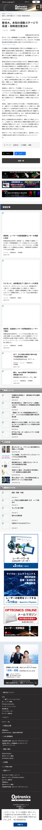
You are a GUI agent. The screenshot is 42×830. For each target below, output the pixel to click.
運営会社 (21, 808)
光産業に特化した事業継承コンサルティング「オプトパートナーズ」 (14, 744)
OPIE (3, 697)
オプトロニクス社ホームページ (11, 775)
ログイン (27, 2)
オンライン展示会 (7, 713)
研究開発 (12, 30)
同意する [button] (20, 824)
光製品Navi (5, 730)
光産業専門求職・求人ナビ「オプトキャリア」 (15, 741)
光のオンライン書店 (7, 756)
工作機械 (23, 145)
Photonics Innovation (8, 704)
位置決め (16, 145)
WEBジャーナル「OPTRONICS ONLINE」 (13, 777)
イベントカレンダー (7, 711)
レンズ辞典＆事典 (7, 767)
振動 (30, 145)
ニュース (9, 13)
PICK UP (15, 363)
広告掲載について (21, 806)
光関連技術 (13, 252)
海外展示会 (5, 709)
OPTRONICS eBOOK (7, 758)
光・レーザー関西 (7, 702)
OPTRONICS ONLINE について (21, 805)
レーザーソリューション (9, 706)
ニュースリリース (8, 44)
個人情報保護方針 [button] (19, 819)
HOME (3, 13)
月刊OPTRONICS (6, 753)
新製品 (19, 298)
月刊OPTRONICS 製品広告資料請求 (12, 732)
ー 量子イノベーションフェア (11, 699)
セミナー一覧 (6, 722)
